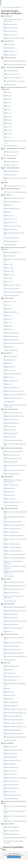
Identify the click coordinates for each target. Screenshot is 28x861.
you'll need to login (20, 855)
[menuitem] (1, 3)
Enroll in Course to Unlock (14, 857)
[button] (1, 1)
